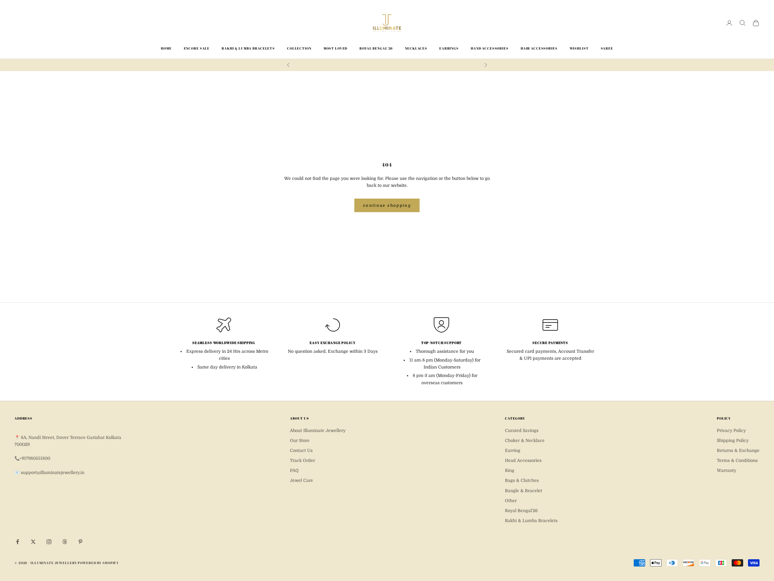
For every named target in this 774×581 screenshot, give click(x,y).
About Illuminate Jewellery (318, 430)
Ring (509, 470)
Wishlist (579, 48)
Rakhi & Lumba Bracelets (248, 48)
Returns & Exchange (738, 450)
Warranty (726, 470)
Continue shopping (387, 205)
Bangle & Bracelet (523, 490)
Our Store (300, 440)
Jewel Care (301, 480)
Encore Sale (197, 48)
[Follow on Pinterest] (80, 542)
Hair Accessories (539, 48)
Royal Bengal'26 (376, 48)
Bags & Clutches (522, 480)
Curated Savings (521, 430)
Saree (607, 48)
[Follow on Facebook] (18, 542)
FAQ (294, 470)
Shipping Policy (733, 440)
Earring (512, 450)
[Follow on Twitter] (33, 542)
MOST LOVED (336, 48)
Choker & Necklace (525, 440)
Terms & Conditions (737, 460)
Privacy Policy (731, 430)
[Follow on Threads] (65, 542)
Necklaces (416, 48)
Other (511, 500)
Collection (299, 48)
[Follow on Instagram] (49, 542)
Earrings (449, 48)
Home (166, 48)
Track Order (302, 460)
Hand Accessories (490, 48)
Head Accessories (523, 460)
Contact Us (301, 450)
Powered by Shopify (98, 562)
